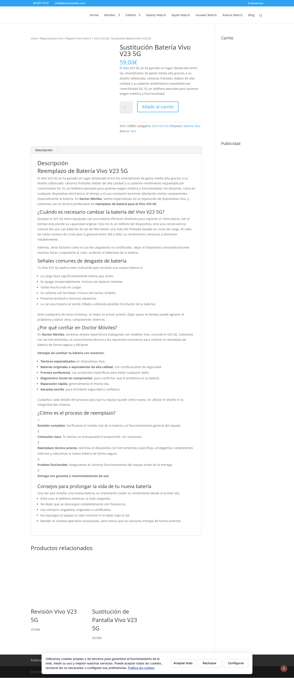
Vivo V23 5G (101, 38)
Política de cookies (141, 668)
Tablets (130, 15)
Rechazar (210, 663)
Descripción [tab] (44, 150)
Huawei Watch (206, 15)
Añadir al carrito (158, 107)
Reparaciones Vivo (51, 38)
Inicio (34, 38)
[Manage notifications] (283, 668)
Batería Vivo (191, 126)
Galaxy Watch (156, 15)
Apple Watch (181, 15)
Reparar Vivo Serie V (78, 38)
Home (94, 15)
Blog (251, 15)
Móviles (109, 15)
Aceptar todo (183, 663)
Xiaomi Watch (232, 15)
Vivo (133, 131)
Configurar (236, 663)
